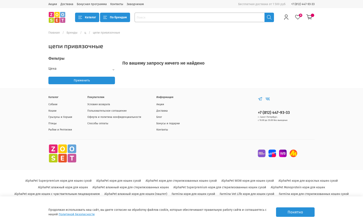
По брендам (118, 17)
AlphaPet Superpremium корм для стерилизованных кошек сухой (219, 187)
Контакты (116, 4)
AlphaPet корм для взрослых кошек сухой (308, 180)
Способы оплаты (97, 123)
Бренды (72, 32)
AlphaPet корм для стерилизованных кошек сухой (181, 180)
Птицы (52, 123)
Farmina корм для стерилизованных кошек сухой (314, 194)
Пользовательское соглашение (107, 110)
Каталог (90, 17)
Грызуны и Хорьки (60, 117)
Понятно (295, 212)
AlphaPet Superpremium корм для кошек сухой (58, 180)
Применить (82, 80)
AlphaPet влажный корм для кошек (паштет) (135, 194)
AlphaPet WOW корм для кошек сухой (247, 180)
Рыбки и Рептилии (60, 129)
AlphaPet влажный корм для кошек (63, 187)
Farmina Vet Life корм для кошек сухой (247, 194)
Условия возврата (98, 104)
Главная (54, 32)
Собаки (52, 104)
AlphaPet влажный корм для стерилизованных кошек (130, 187)
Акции (52, 4)
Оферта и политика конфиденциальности (114, 117)
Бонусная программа (92, 4)
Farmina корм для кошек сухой (193, 194)
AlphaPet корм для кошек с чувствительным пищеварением (57, 194)
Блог (159, 117)
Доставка (66, 4)
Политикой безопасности (77, 214)
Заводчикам (135, 4)
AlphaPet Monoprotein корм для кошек (298, 187)
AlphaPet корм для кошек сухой (118, 180)
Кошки (52, 110)
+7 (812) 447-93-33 (303, 4)
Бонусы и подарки (168, 123)
